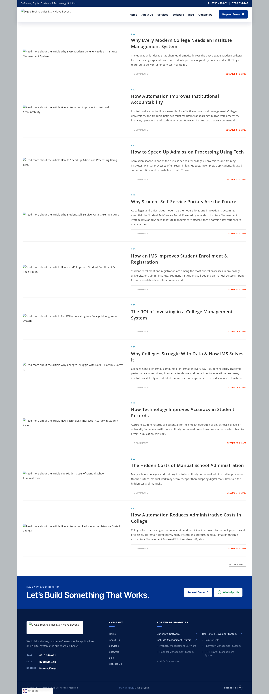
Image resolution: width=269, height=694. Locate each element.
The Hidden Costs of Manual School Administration (187, 465)
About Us (147, 14)
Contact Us (205, 14)
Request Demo (233, 14)
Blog (191, 14)
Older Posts (237, 564)
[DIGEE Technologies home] (55, 627)
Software (178, 14)
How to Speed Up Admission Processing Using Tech (187, 152)
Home (133, 14)
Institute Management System (177, 639)
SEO (133, 33)
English (32, 690)
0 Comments (141, 73)
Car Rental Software (177, 633)
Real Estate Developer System (222, 633)
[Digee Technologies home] (48, 14)
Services (162, 14)
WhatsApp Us (231, 592)
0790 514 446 (240, 3)
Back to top (232, 687)
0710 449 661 (219, 3)
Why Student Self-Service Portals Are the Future (183, 201)
